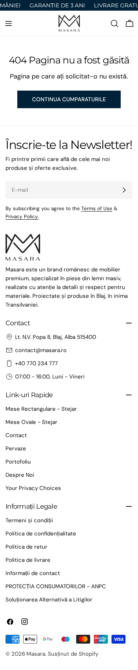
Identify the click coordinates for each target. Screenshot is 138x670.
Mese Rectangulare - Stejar (41, 409)
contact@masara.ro (41, 350)
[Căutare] (114, 23)
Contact (16, 435)
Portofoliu (18, 461)
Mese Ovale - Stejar (31, 422)
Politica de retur (26, 546)
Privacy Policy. (22, 216)
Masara (35, 654)
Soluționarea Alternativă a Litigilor (49, 599)
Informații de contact (33, 573)
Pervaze (16, 448)
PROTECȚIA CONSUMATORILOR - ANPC (56, 586)
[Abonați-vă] (124, 190)
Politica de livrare (28, 560)
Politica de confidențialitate (41, 533)
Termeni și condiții (29, 520)
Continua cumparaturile (69, 99)
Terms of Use (96, 208)
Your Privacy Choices (33, 488)
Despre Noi (20, 475)
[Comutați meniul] (8, 23)
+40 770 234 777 (36, 363)
